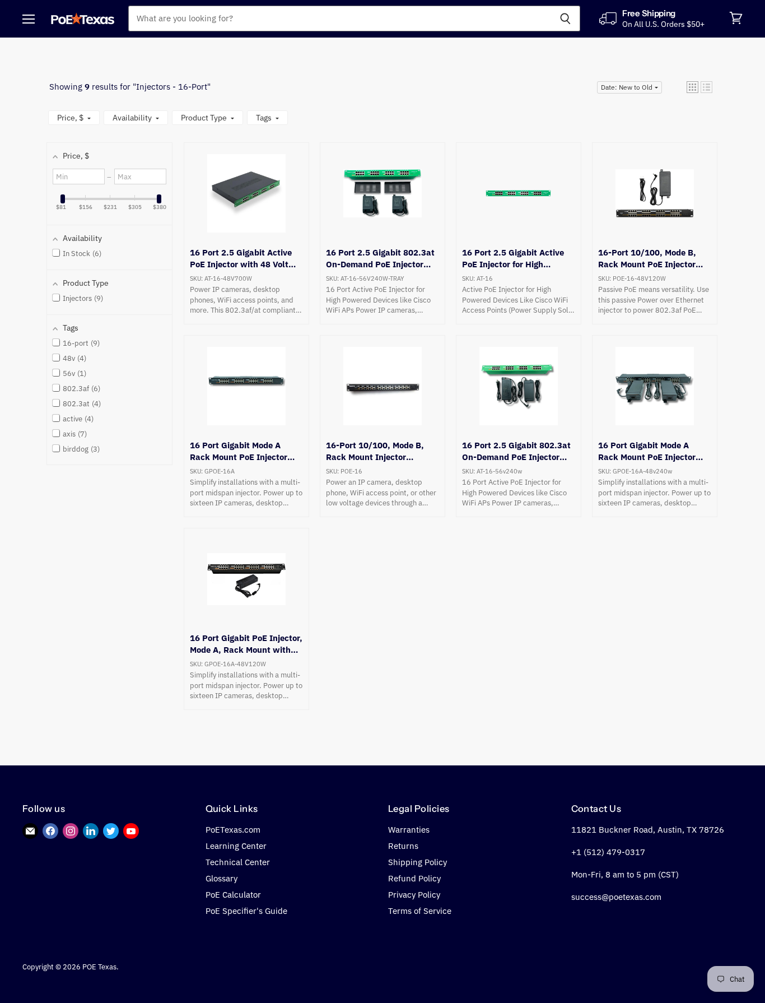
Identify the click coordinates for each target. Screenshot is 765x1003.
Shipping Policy (417, 862)
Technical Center (238, 862)
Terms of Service (419, 911)
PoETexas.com (233, 829)
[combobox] (339, 18)
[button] (692, 87)
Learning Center (236, 846)
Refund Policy (414, 878)
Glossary (221, 878)
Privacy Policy (414, 894)
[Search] (565, 18)
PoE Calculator (233, 894)
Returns (403, 846)
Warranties (409, 829)
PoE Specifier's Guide (246, 911)
